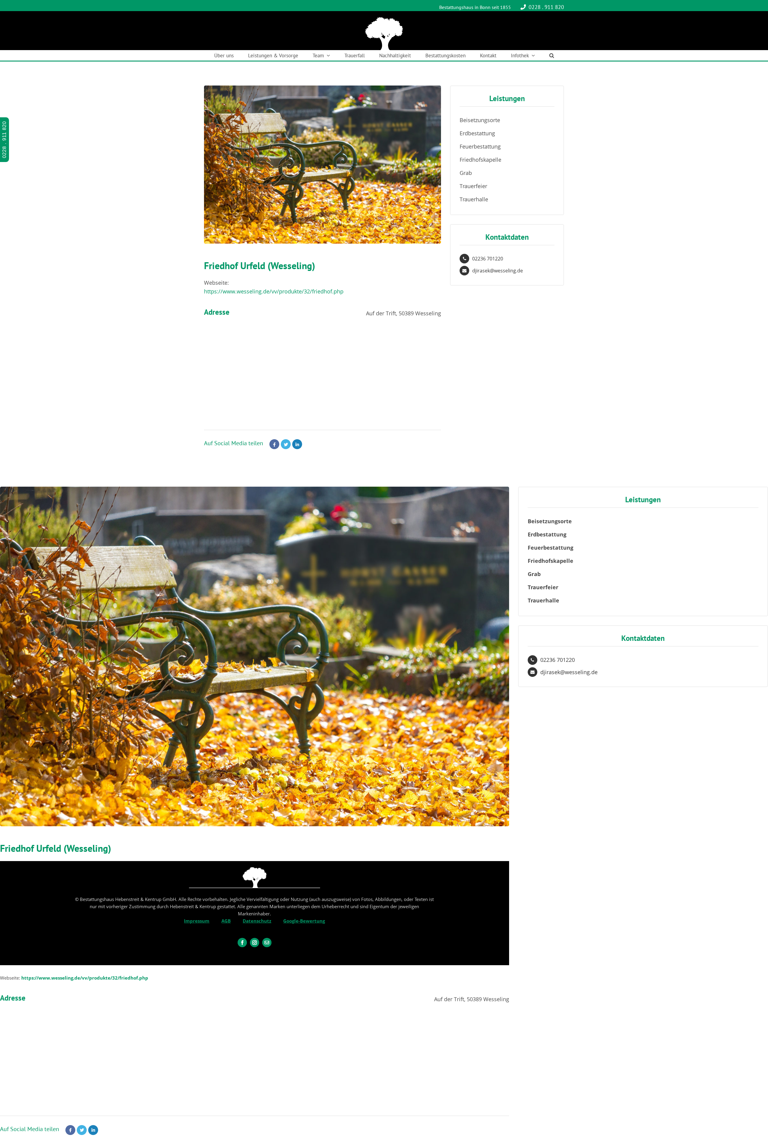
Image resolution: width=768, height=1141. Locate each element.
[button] (551, 55)
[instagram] (254, 942)
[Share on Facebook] (274, 444)
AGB (226, 921)
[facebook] (242, 942)
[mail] (267, 942)
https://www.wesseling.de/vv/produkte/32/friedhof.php (274, 291)
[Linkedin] (297, 444)
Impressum (196, 921)
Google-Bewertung (304, 921)
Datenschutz (257, 921)
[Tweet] (286, 444)
